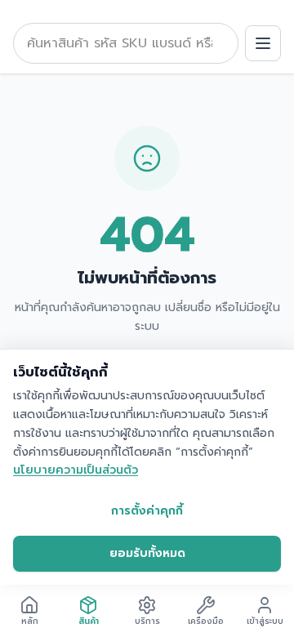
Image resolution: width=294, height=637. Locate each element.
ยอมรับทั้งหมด (147, 553)
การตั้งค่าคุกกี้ (147, 510)
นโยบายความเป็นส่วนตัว (75, 470)
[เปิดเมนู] (263, 43)
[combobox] (125, 43)
